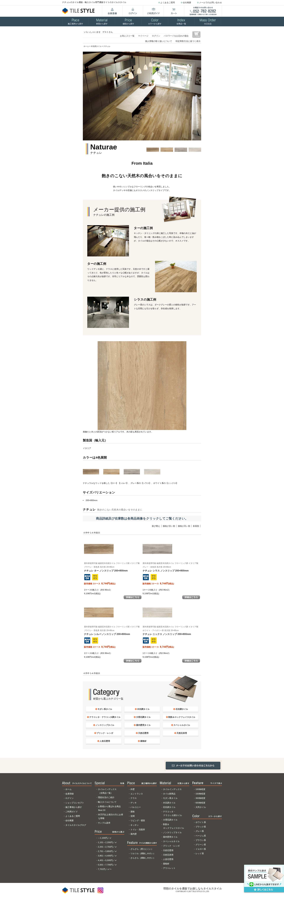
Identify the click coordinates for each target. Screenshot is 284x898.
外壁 (132, 789)
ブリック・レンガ (171, 846)
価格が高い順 (184, 526)
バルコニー (135, 807)
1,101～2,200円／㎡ (107, 842)
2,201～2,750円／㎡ (107, 847)
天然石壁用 (168, 850)
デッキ (133, 803)
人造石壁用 (168, 859)
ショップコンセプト (74, 803)
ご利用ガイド (71, 811)
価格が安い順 (169, 526)
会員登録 (69, 794)
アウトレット (169, 868)
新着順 (196, 526)
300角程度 (200, 798)
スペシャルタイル (171, 841)
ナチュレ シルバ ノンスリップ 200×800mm (112, 630)
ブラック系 (201, 826)
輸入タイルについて (107, 802)
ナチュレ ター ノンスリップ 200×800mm (112, 567)
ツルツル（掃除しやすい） (142, 853)
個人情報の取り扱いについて (158, 41)
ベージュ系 (201, 836)
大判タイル (201, 807)
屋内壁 (133, 834)
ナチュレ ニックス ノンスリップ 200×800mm (170, 630)
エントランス (136, 794)
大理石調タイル (170, 820)
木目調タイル (96, 46)
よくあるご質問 (167, 2)
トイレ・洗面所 (137, 829)
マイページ (143, 36)
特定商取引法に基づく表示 (188, 41)
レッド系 (200, 853)
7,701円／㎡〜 (105, 869)
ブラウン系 (201, 840)
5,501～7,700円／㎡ (107, 865)
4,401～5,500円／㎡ (107, 860)
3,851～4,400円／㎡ (107, 855)
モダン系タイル (170, 798)
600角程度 (200, 803)
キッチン (134, 825)
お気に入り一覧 (127, 36)
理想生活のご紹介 (106, 797)
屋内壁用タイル (170, 837)
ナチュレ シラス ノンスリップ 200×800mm (170, 567)
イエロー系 (201, 849)
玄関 (132, 816)
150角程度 (200, 794)
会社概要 (187, 2)
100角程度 (200, 789)
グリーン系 (201, 844)
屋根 (132, 811)
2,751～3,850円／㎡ (107, 851)
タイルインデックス (172, 789)
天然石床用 (168, 855)
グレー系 (200, 831)
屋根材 (166, 863)
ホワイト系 (201, 822)
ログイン (156, 36)
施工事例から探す (73, 807)
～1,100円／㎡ (105, 838)
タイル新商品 (169, 794)
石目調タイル (169, 807)
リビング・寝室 (137, 820)
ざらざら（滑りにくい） (141, 849)
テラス (133, 798)
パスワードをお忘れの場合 (176, 36)
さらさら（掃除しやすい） (142, 858)
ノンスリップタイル (172, 832)
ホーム (86, 46)
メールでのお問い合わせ (210, 2)
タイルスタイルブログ (75, 825)
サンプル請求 (104, 823)
